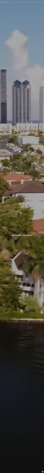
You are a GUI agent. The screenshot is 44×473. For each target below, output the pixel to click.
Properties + (14, 2)
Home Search (19, 2)
